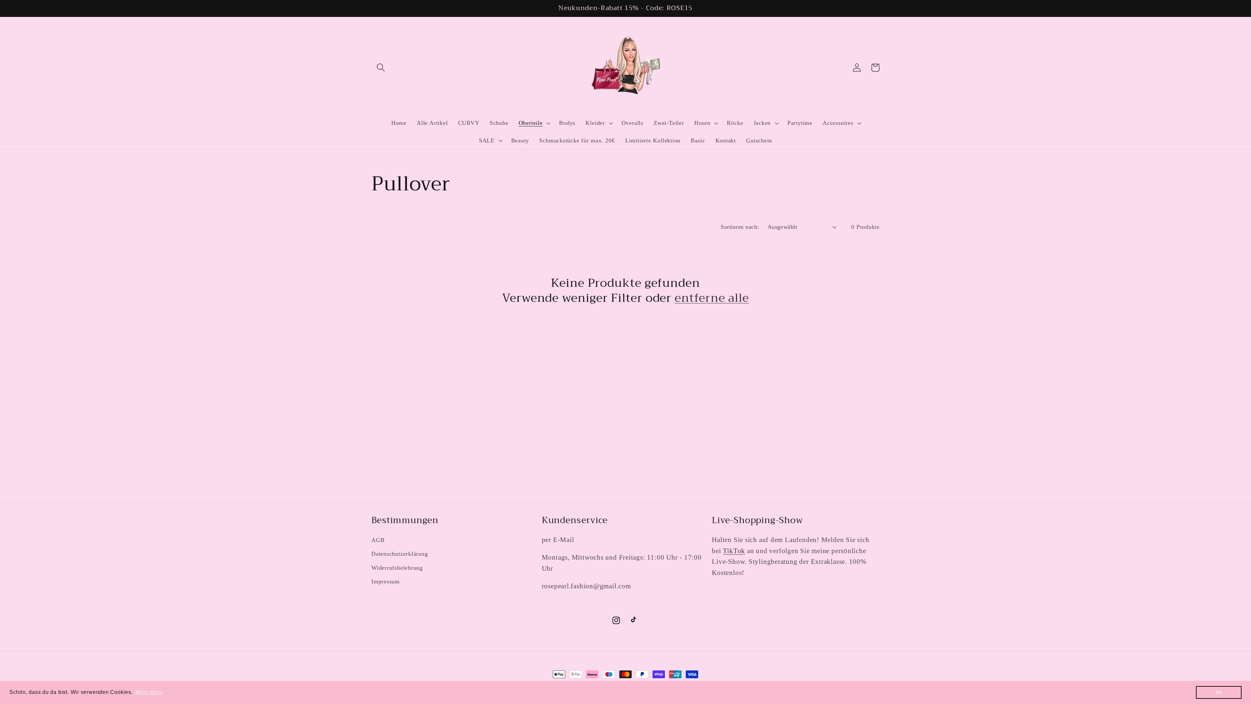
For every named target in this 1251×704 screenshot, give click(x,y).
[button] (380, 67)
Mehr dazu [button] (149, 692)
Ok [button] (1218, 692)
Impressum (385, 581)
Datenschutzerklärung (399, 553)
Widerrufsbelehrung (397, 568)
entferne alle (712, 298)
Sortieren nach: (740, 227)
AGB (377, 540)
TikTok (734, 550)
